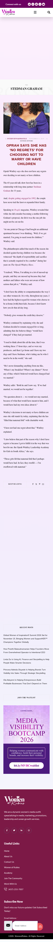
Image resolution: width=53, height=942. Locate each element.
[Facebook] (29, 4)
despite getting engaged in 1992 (22, 198)
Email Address (11, 918)
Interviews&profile (17, 139)
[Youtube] (43, 4)
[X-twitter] (39, 4)
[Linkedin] (36, 4)
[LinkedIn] (21, 830)
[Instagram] (32, 4)
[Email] (43, 484)
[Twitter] (36, 484)
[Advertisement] (26, 51)
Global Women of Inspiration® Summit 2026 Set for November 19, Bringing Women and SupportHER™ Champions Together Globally (25, 638)
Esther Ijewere (26, 141)
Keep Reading (15, 484)
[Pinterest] (39, 484)
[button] (35, 12)
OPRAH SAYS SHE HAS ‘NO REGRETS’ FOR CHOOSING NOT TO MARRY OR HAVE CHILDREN (26, 155)
